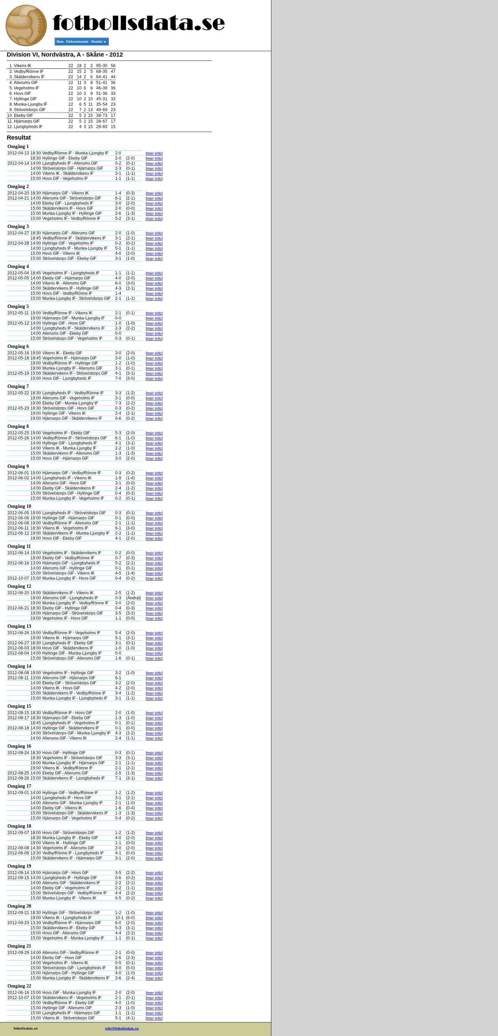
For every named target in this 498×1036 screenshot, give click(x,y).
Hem (60, 41)
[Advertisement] (240, 154)
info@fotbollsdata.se (122, 1028)
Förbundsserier (77, 41)
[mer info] (154, 153)
